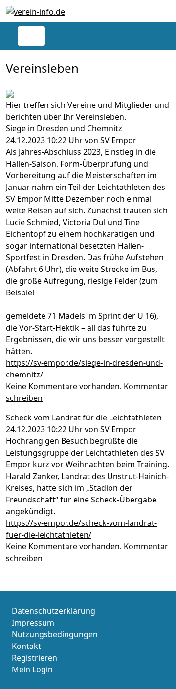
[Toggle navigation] (31, 36)
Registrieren (34, 657)
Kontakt (26, 646)
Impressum (33, 622)
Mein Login (32, 669)
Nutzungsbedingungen (55, 634)
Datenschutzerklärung (53, 610)
